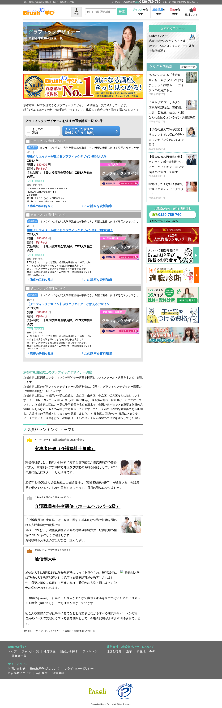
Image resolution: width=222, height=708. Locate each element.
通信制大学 (45, 559)
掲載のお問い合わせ (188, 2)
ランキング (90, 651)
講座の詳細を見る (42, 206)
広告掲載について (19, 673)
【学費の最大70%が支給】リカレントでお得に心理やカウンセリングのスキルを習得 (166, 139)
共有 (76, 14)
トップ (12, 651)
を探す (158, 11)
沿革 (129, 651)
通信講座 (50, 651)
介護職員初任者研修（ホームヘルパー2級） (77, 506)
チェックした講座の (80, 131)
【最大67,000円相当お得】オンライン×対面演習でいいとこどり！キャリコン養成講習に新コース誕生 (166, 166)
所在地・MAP (146, 651)
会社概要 (42, 673)
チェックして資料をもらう (48, 141)
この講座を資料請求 (98, 206)
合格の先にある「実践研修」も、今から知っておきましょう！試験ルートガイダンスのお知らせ (166, 84)
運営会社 (58, 673)
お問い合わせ (16, 668)
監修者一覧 (19, 655)
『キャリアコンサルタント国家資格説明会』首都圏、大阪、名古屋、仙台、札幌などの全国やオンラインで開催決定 (172, 112)
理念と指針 (114, 651)
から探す (140, 11)
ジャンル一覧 (30, 651)
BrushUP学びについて (44, 668)
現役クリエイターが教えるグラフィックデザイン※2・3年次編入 (70, 230)
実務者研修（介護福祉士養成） (65, 448)
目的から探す (69, 651)
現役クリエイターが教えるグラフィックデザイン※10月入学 (67, 156)
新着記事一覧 (188, 66)
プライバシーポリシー (79, 668)
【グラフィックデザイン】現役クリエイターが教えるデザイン (68, 304)
